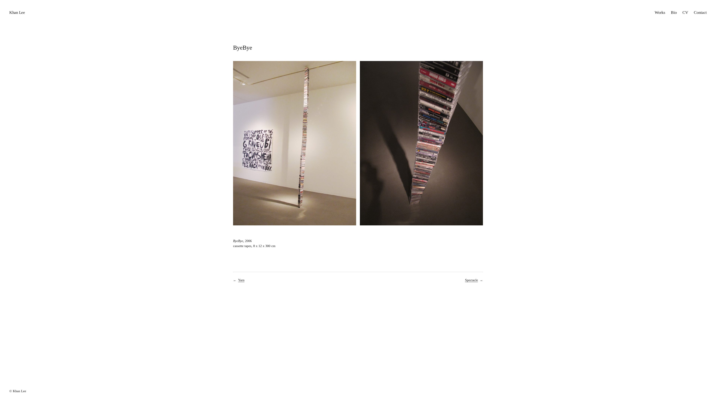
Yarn (241, 280)
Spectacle (471, 280)
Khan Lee (17, 12)
